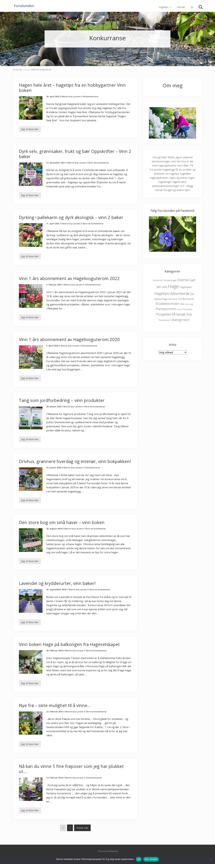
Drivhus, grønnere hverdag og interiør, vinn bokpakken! (75, 461)
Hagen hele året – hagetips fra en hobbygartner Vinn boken (72, 87)
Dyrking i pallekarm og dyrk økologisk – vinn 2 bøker (71, 217)
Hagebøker (185, 287)
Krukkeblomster (167, 303)
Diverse (183, 279)
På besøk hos (182, 314)
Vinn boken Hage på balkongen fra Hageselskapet (69, 644)
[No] (211, 859)
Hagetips (161, 293)
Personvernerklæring (107, 851)
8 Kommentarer (89, 345)
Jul (192, 293)
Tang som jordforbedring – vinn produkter (62, 400)
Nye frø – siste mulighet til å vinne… (55, 705)
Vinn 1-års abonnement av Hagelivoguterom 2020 (69, 339)
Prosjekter (163, 314)
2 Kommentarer (92, 467)
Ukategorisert (180, 320)
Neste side (82, 828)
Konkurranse (186, 299)
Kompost (173, 298)
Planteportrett (166, 309)
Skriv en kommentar (98, 162)
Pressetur (187, 309)
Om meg (189, 304)
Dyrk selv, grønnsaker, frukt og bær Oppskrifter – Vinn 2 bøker (75, 153)
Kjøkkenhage (161, 298)
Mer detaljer (151, 859)
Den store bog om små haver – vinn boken (62, 522)
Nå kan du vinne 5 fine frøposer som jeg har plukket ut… (71, 768)
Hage (173, 286)
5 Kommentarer (93, 284)
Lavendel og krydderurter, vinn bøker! (57, 583)
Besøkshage (170, 280)
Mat (182, 304)
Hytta (174, 293)
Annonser (158, 280)
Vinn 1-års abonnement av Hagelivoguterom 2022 (69, 278)
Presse (179, 309)
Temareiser (164, 320)
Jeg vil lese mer (30, 129)
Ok (138, 859)
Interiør (184, 293)
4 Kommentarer (90, 96)
